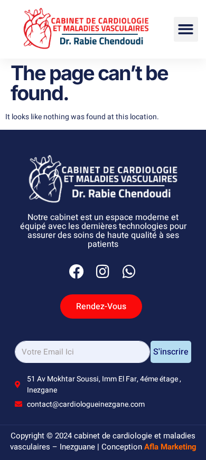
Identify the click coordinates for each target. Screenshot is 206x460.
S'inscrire (171, 352)
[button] (186, 29)
